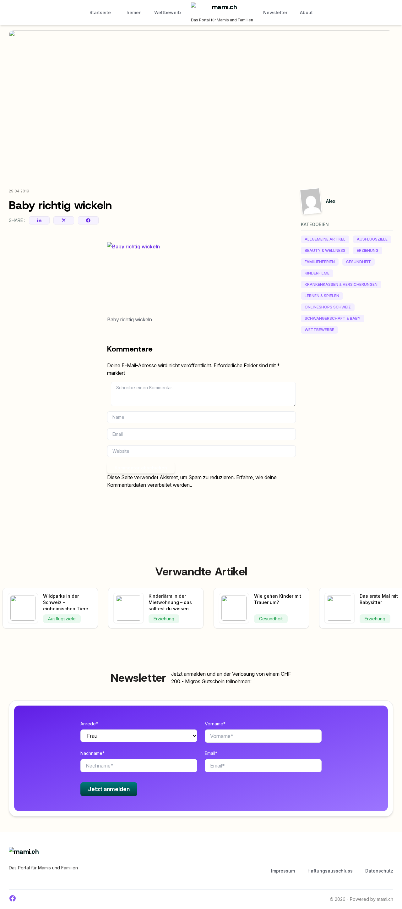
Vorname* (215, 723)
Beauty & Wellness (325, 250)
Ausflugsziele (372, 239)
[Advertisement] (347, 435)
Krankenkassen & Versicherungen (341, 284)
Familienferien (320, 261)
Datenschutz (379, 870)
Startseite (100, 12)
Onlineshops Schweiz (328, 307)
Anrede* (89, 723)
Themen (132, 12)
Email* (211, 753)
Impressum (283, 870)
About (306, 12)
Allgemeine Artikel (325, 239)
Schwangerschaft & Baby (333, 318)
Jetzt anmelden (109, 789)
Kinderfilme (317, 273)
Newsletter (275, 12)
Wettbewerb (167, 12)
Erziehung (367, 250)
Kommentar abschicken (141, 467)
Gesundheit (358, 261)
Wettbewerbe (319, 329)
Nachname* (92, 753)
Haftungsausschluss (330, 870)
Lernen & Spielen (322, 295)
